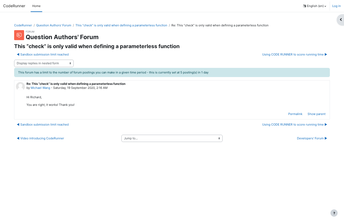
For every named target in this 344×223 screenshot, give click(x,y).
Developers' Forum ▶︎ (312, 138)
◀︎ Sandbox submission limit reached (43, 54)
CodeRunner (14, 6)
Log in (336, 6)
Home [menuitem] (36, 6)
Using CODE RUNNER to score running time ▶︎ (294, 54)
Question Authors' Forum (53, 25)
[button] (314, 6)
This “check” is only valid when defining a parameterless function (121, 25)
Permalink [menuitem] (295, 114)
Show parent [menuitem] (316, 114)
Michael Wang (40, 88)
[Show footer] (334, 213)
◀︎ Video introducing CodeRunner (40, 138)
